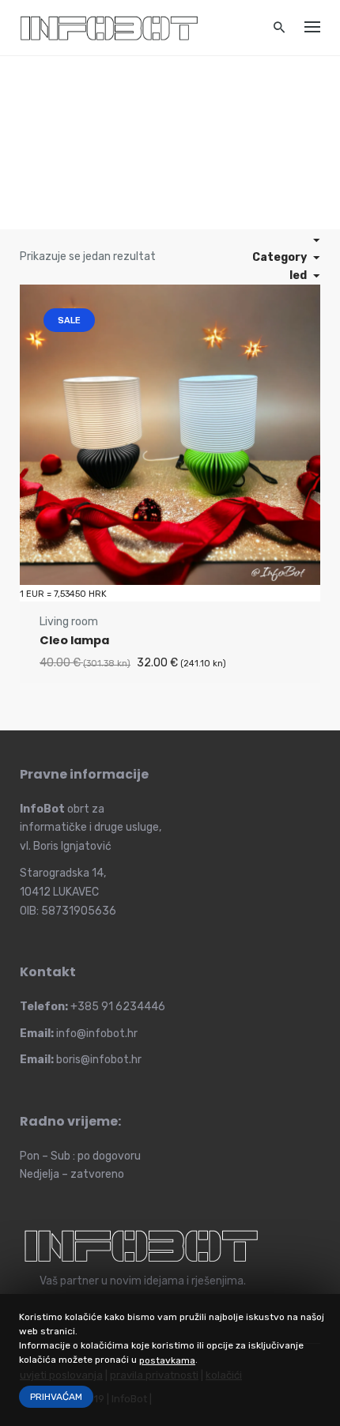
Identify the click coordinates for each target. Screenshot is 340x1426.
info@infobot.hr (97, 1033)
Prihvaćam (56, 1396)
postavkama (167, 1360)
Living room (69, 621)
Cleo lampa (74, 640)
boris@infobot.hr (99, 1059)
